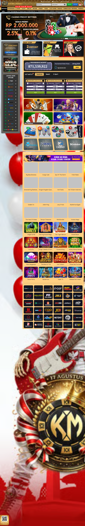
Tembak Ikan (67, 8)
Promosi (80, 8)
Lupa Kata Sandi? (75, 1)
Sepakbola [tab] (39, 74)
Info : (3, 11)
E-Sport (17, 8)
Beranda (4, 8)
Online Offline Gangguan (11, 129)
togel (46, 8)
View (77, 66)
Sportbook (11, 8)
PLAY (35, 92)
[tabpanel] (54, 87)
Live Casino (52, 8)
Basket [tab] (48, 74)
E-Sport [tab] (55, 74)
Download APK (46, 1)
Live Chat (56, 1)
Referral (74, 8)
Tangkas (59, 8)
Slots (23, 8)
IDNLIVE (29, 8)
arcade (35, 8)
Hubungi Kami (65, 1)
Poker (40, 8)
